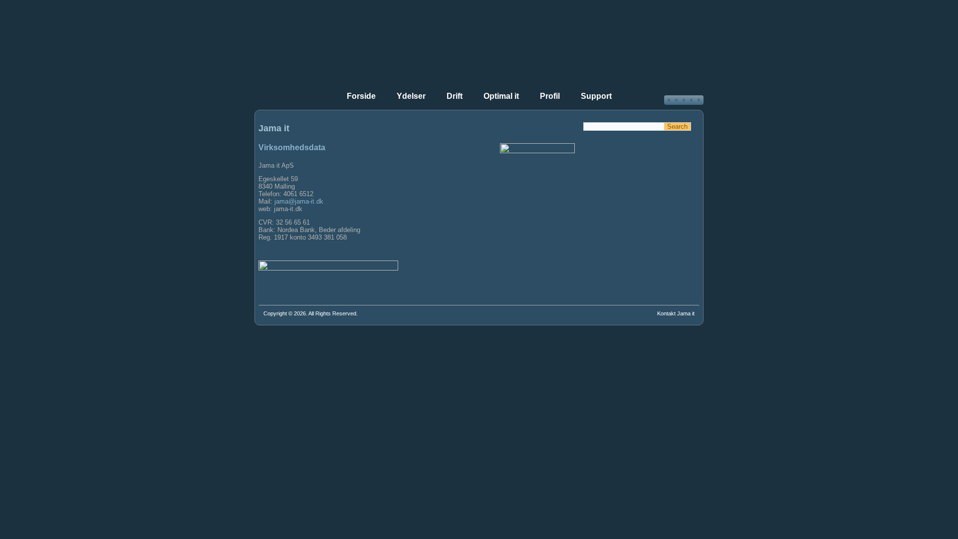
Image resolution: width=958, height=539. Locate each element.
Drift (455, 96)
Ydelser (411, 96)
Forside (361, 96)
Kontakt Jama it (676, 313)
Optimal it (501, 96)
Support (596, 96)
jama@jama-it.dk (298, 201)
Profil (550, 96)
